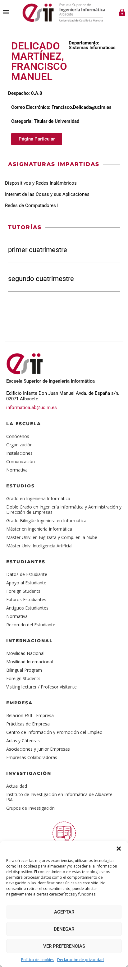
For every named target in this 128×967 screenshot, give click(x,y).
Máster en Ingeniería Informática (39, 529)
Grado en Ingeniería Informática (38, 498)
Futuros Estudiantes (26, 599)
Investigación (28, 773)
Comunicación (20, 461)
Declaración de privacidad (80, 959)
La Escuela (23, 423)
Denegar (64, 929)
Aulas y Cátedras (23, 740)
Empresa (19, 703)
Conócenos (17, 436)
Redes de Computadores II (32, 205)
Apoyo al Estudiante (26, 582)
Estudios (20, 486)
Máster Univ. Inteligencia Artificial (39, 545)
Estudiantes (25, 561)
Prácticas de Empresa (28, 723)
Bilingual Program (24, 670)
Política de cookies (37, 959)
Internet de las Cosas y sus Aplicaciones (47, 194)
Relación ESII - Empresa (30, 715)
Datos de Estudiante (26, 574)
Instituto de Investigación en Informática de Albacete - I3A (60, 797)
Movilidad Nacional (25, 653)
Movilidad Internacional (29, 661)
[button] (119, 848)
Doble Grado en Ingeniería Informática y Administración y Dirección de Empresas (63, 509)
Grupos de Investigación (30, 808)
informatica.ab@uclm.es (31, 407)
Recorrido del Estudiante (30, 624)
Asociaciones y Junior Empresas (38, 749)
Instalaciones (19, 453)
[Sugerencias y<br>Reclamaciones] (64, 833)
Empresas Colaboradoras (31, 757)
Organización (19, 444)
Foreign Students (23, 591)
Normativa (17, 469)
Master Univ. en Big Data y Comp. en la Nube (51, 537)
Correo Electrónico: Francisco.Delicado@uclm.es (61, 107)
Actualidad (16, 786)
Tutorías (25, 227)
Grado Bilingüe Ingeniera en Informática (46, 520)
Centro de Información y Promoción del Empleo (54, 732)
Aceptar (64, 912)
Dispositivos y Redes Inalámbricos (41, 183)
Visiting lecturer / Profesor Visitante (41, 686)
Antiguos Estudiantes (27, 607)
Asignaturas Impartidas (53, 164)
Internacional (29, 640)
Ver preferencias (64, 946)
